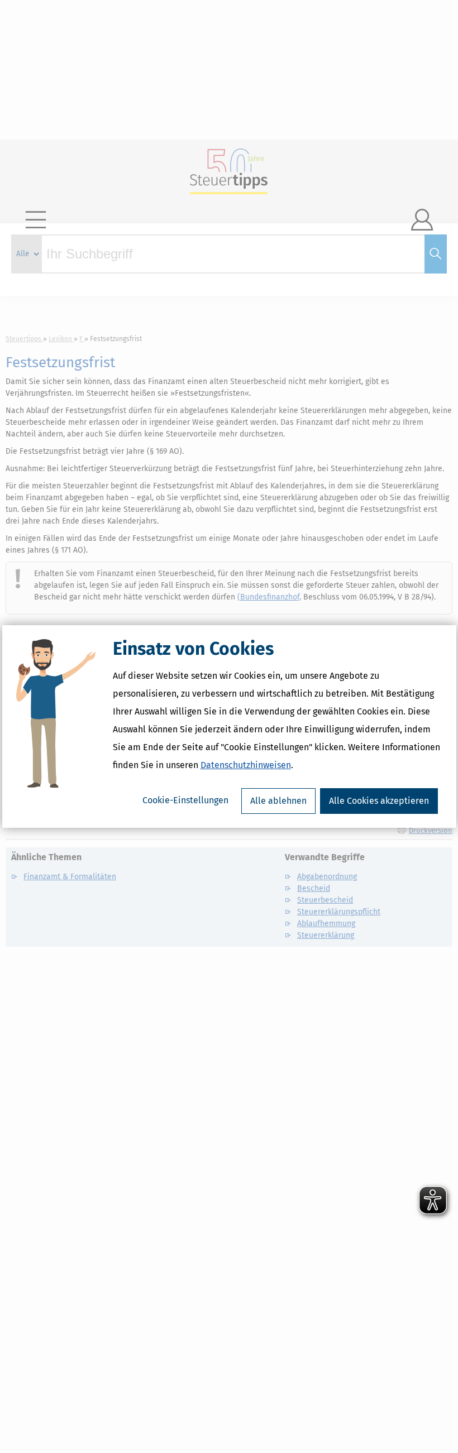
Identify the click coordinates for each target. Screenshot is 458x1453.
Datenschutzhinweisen (246, 765)
